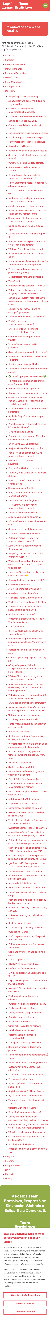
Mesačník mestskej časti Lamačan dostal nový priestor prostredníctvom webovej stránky (26, 687)
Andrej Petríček (13, 86)
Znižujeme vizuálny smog (20, 1079)
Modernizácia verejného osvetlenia (25, 277)
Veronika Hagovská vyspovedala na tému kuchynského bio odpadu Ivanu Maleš (26, 754)
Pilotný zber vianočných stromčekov (26, 887)
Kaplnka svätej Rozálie (19, 923)
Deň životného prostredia (21, 1017)
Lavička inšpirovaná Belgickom (23, 500)
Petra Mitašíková (13, 82)
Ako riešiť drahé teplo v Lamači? (24, 589)
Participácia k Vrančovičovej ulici (24, 779)
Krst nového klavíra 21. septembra (25, 468)
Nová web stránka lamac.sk (22, 883)
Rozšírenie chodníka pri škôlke (23, 364)
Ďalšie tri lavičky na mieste (21, 968)
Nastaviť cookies (25, 1303)
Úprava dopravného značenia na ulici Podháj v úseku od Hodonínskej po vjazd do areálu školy (26, 400)
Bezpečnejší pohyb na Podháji (23, 96)
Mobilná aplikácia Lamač (20, 431)
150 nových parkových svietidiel (24, 715)
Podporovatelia (12, 1165)
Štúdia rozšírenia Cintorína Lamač (25, 597)
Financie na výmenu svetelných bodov (27, 1062)
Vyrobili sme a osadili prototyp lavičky (27, 1004)
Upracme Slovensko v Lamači (23, 1108)
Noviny (8, 1178)
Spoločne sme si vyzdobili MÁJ (24, 533)
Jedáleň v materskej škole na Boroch (26, 206)
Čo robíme (10, 91)
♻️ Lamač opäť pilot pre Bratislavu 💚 (27, 376)
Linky (7, 1169)
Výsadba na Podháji (18, 932)
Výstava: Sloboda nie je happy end (25, 249)
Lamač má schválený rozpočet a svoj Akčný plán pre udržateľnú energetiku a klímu (28, 301)
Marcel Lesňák (12, 77)
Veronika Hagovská (15, 64)
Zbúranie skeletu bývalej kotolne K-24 (27, 116)
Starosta (9, 55)
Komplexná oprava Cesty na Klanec (26, 927)
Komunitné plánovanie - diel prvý (24, 1112)
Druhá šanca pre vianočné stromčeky (27, 703)
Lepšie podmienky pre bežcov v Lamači (28, 133)
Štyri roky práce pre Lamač (21, 614)
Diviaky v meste (16, 626)
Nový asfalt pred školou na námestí (26, 316)
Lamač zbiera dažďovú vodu (22, 121)
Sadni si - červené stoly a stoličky (25, 529)
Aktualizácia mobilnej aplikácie (23, 388)
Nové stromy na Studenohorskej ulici (26, 137)
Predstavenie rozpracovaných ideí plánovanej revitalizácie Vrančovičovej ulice (27, 642)
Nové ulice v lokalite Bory (21, 1144)
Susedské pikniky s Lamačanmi (24, 593)
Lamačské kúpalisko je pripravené (25, 1012)
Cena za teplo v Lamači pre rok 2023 (26, 580)
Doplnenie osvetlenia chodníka (23, 803)
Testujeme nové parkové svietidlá (25, 871)
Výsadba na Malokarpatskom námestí (27, 1132)
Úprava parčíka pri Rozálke (21, 488)
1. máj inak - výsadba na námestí (24, 1026)
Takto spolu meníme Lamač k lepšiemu (27, 602)
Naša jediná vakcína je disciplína (24, 1042)
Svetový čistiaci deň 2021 (21, 767)
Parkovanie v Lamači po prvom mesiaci (27, 150)
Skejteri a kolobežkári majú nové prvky (27, 448)
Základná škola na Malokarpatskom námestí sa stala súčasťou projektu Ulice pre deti (26, 564)
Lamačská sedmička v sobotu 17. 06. (26, 512)
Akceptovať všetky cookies (25, 1295)
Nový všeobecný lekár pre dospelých (27, 142)
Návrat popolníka (16, 959)
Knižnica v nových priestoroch (23, 444)
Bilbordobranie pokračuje (20, 762)
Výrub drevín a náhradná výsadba (25, 1095)
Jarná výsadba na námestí (21, 1030)
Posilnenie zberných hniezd (21, 1008)
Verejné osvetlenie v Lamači (22, 1021)
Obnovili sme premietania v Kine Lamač (27, 393)
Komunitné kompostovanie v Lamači (26, 1074)
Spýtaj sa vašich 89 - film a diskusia (26, 1091)
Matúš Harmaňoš (13, 68)
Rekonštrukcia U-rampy (20, 146)
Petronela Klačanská (15, 73)
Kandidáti (10, 60)
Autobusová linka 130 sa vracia (23, 799)
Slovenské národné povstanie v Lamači (28, 352)
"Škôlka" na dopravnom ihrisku (23, 964)
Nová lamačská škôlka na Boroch (25, 808)
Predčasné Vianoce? (18, 731)
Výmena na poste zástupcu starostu (26, 163)
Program (9, 1156)
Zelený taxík (14, 281)
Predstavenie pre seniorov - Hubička (26, 285)
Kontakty (9, 1174)
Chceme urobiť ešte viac (20, 584)
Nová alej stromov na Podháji (23, 719)
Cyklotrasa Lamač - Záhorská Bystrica (27, 828)
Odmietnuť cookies (25, 1311)
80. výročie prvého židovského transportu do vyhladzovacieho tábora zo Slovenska (27, 668)
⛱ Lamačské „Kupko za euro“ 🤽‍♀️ (24, 517)
